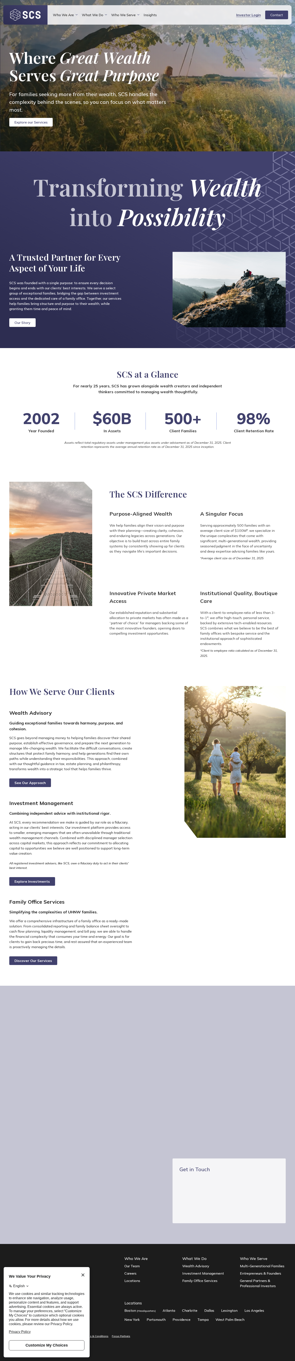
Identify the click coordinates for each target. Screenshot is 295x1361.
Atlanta (169, 1310)
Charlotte (189, 1310)
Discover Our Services (33, 961)
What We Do (92, 15)
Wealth (32, 1048)
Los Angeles (254, 1310)
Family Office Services (199, 1281)
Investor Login (248, 15)
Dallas (209, 1310)
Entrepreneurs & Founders (260, 1273)
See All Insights (40, 1113)
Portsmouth (156, 1319)
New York (132, 1319)
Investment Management (203, 1273)
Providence (181, 1319)
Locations (132, 1281)
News (75, 1048)
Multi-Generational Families (262, 1266)
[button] (206, 1123)
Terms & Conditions (96, 1336)
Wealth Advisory (195, 1266)
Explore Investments (32, 881)
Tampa (203, 1319)
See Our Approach (30, 783)
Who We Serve (123, 15)
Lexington (229, 1310)
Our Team (132, 1266)
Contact (276, 15)
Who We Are (63, 15)
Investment (54, 1048)
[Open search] (229, 15)
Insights (150, 15)
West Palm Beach (230, 1319)
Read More (155, 1110)
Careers (130, 1273)
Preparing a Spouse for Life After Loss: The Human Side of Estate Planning (261, 1095)
